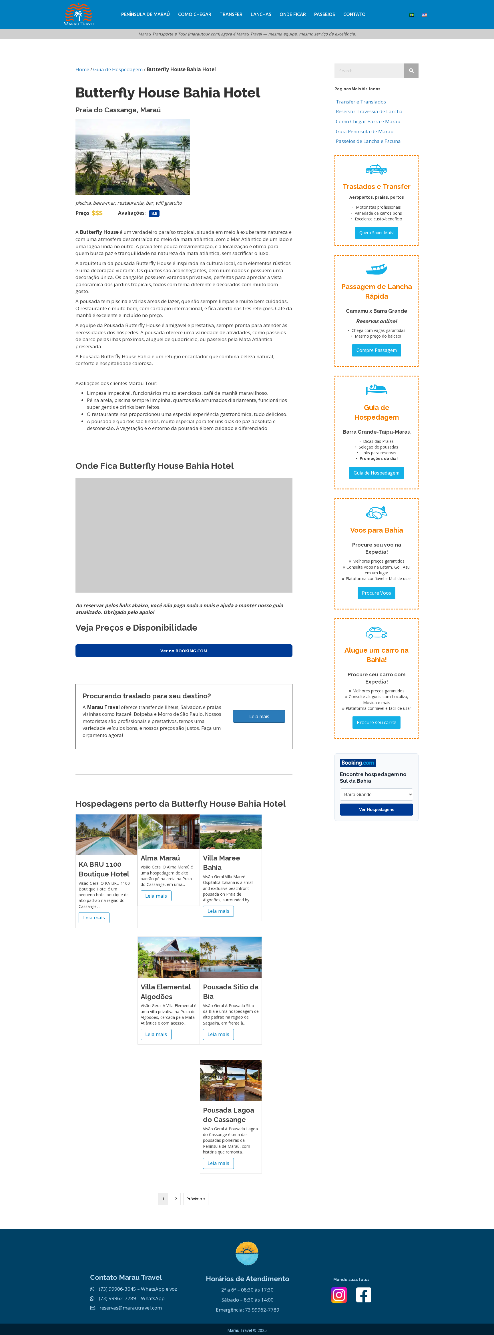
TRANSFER (231, 14)
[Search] (411, 70)
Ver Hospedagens (376, 809)
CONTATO (354, 14)
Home (82, 69)
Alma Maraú (160, 858)
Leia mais (96, 917)
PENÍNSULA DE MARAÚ (145, 14)
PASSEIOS (324, 14)
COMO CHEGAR (194, 14)
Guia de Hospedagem (118, 69)
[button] (376, 232)
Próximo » (195, 1199)
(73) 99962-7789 (117, 1298)
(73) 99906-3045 (117, 1289)
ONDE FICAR (293, 14)
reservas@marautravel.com (130, 1307)
